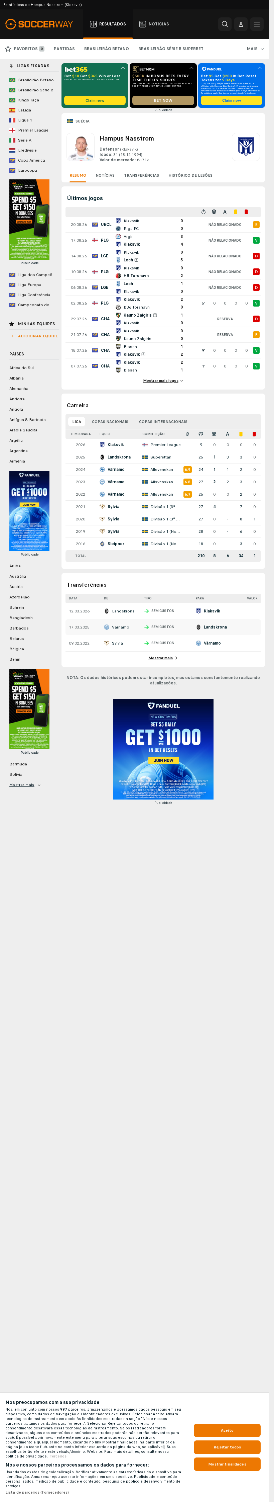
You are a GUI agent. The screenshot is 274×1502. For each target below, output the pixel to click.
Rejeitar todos (227, 1447)
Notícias (105, 175)
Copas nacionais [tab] (110, 421)
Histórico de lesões (190, 175)
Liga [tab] (76, 421)
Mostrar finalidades (227, 1464)
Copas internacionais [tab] (163, 421)
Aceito (227, 1430)
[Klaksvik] (246, 148)
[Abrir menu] (257, 24)
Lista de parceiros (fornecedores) (37, 1492)
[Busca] (225, 24)
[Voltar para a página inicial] (43, 24)
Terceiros (57, 1456)
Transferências (141, 175)
